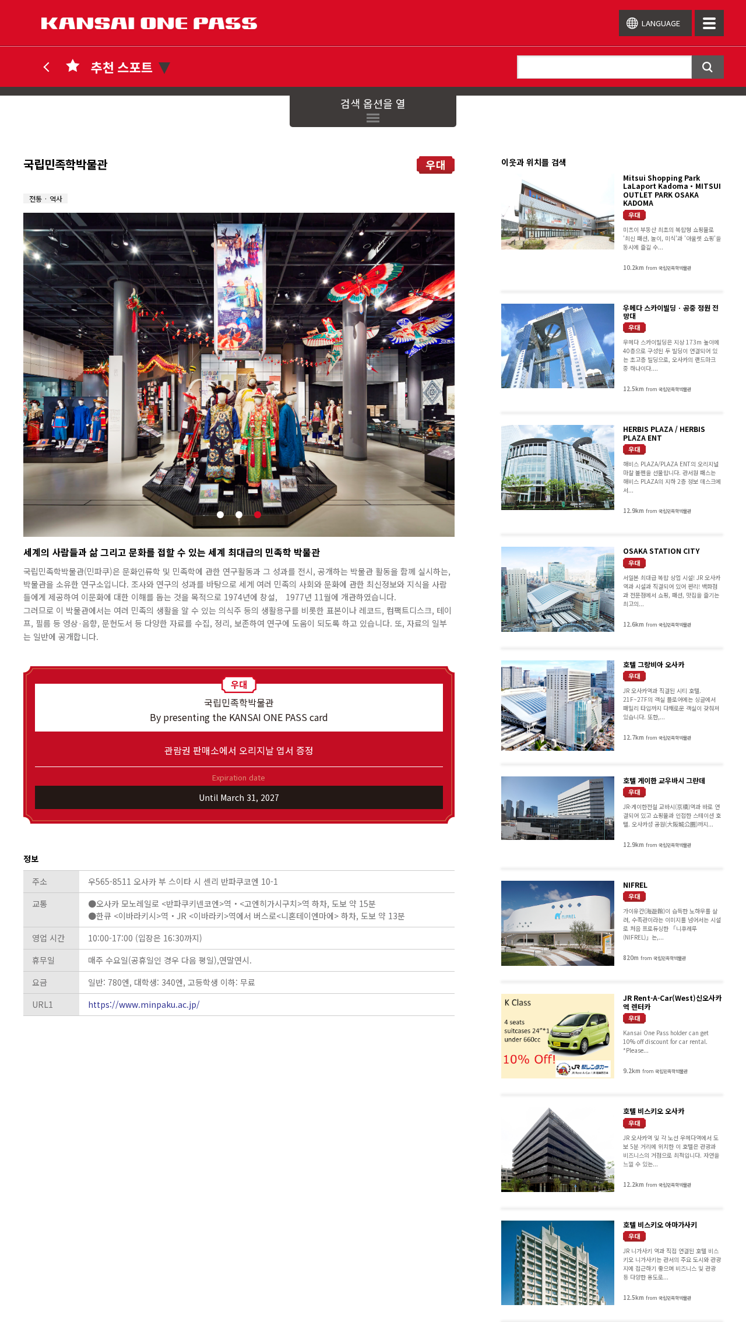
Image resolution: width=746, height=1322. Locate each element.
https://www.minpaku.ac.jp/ (144, 1004)
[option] (239, 375)
